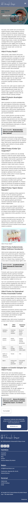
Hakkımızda (4, 481)
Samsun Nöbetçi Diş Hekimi (8, 460)
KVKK (2, 485)
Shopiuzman (24, 499)
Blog (2, 456)
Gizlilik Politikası (5, 483)
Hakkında (3, 454)
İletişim (3, 458)
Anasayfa (3, 453)
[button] (25, 3)
